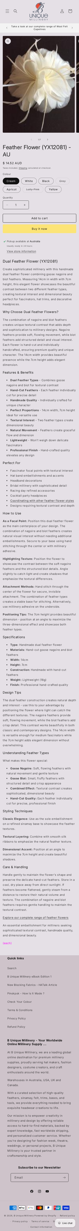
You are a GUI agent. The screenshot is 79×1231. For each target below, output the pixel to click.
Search (12, 968)
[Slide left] (31, 139)
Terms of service (40, 1221)
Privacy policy (20, 1221)
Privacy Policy (16, 1018)
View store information (21, 251)
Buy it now (39, 229)
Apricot (12, 189)
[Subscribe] (64, 1177)
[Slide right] (48, 139)
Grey (64, 181)
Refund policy (67, 1215)
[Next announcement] (72, 28)
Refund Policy (16, 1026)
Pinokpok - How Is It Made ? (25, 993)
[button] (7, 11)
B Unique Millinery (24, 1215)
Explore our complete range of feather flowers (36, 917)
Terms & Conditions (20, 1010)
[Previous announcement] (7, 28)
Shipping (23, 168)
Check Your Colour (19, 1001)
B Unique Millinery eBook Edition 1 (29, 976)
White (29, 181)
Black (46, 181)
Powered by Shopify (45, 1215)
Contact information (41, 1227)
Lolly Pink (34, 190)
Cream (11, 181)
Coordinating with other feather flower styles (42, 500)
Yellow (53, 189)
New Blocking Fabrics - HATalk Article (32, 984)
